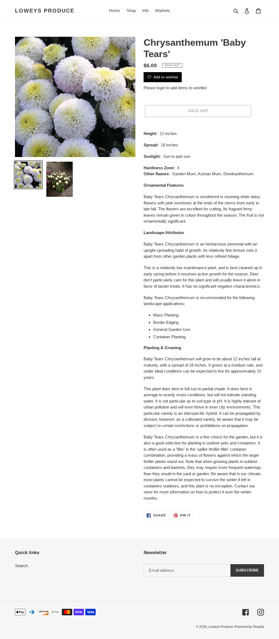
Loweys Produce (44, 11)
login (161, 87)
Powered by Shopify (249, 627)
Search (21, 565)
